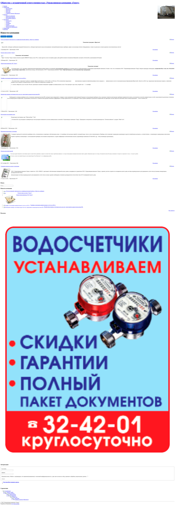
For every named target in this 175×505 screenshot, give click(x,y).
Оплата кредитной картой (7, 151)
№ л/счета (4, 468)
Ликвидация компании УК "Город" (9, 63)
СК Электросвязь (15, 503)
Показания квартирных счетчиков (9, 131)
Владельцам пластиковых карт (8, 114)
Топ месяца (3, 36)
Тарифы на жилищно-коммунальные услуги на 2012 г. (13, 78)
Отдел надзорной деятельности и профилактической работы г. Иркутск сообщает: (20, 39)
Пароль (3, 472)
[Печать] (172, 39)
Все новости (171, 210)
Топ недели (9, 36)
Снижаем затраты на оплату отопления (10, 166)
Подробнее (155, 49)
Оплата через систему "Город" (8, 52)
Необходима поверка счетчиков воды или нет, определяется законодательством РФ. (20, 94)
